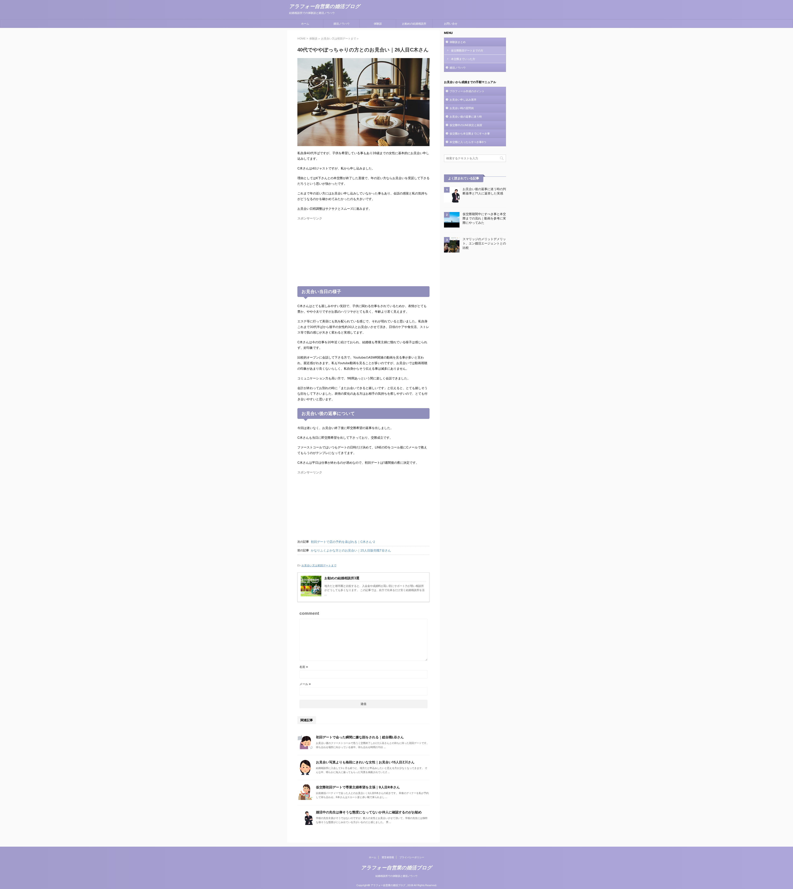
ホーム (305, 23)
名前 (303, 667)
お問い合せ (450, 23)
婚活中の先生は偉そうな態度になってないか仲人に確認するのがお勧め (369, 812)
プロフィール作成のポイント (467, 91)
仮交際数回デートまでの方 (467, 50)
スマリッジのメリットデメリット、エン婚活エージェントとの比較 (484, 243)
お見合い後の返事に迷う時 (466, 116)
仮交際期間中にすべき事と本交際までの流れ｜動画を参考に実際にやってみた (484, 218)
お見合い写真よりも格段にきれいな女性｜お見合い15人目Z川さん (365, 762)
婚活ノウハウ (342, 23)
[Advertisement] (363, 251)
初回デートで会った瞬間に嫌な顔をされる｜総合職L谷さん (360, 737)
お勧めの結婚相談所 (414, 23)
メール (305, 684)
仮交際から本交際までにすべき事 (470, 133)
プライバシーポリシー (411, 857)
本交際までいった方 (463, 59)
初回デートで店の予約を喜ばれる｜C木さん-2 (343, 542)
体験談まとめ (458, 42)
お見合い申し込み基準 (463, 99)
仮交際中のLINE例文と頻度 (466, 125)
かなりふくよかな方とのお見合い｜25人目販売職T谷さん (351, 550)
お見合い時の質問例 (462, 108)
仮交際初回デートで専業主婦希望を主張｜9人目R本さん (358, 787)
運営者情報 (388, 857)
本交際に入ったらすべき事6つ (468, 142)
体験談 (378, 23)
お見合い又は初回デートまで (319, 565)
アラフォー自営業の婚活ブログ (324, 6)
